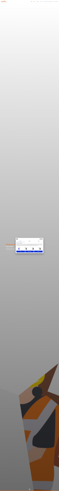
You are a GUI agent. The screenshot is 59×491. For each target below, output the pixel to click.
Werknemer (37, 1)
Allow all (38, 251)
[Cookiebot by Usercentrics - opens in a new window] (40, 239)
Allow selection (29, 251)
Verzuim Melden (56, 1)
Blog (43, 1)
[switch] (26, 248)
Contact (53, 1)
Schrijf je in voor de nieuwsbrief (48, 1)
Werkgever (34, 1)
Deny (20, 251)
